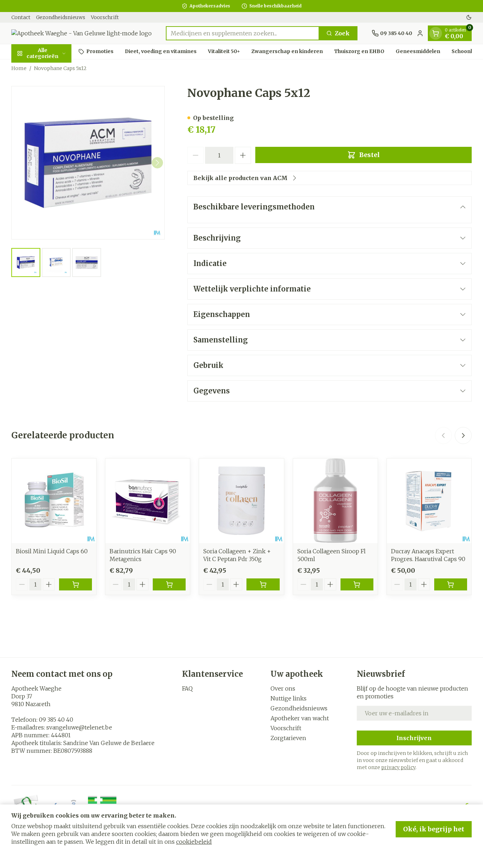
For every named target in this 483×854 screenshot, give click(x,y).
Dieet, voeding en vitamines (161, 51)
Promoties (100, 51)
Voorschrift (105, 17)
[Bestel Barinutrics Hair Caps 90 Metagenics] (169, 584)
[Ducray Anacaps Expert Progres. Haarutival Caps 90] (429, 500)
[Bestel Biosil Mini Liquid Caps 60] (75, 584)
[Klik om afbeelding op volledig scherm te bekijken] (88, 162)
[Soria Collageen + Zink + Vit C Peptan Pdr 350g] (241, 500)
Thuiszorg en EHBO (359, 51)
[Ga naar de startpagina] (81, 33)
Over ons (282, 688)
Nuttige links (288, 698)
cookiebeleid (194, 841)
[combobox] (242, 33)
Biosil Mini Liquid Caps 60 (52, 551)
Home (19, 68)
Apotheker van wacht (299, 718)
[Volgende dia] (463, 435)
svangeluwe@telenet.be (79, 727)
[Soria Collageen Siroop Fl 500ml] (335, 500)
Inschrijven (414, 738)
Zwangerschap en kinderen (287, 51)
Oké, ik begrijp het (433, 829)
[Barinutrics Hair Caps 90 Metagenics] (147, 500)
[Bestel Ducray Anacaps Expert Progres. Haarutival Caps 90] (450, 584)
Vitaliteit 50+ (224, 51)
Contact (20, 17)
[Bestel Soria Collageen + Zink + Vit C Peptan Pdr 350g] (262, 584)
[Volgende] (157, 162)
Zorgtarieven (288, 738)
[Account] (420, 33)
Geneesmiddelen (418, 51)
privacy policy (398, 767)
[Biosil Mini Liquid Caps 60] (54, 500)
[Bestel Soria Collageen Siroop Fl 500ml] (357, 584)
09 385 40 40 (56, 719)
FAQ (187, 688)
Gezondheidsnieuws (60, 17)
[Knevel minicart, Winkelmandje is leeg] (435, 33)
